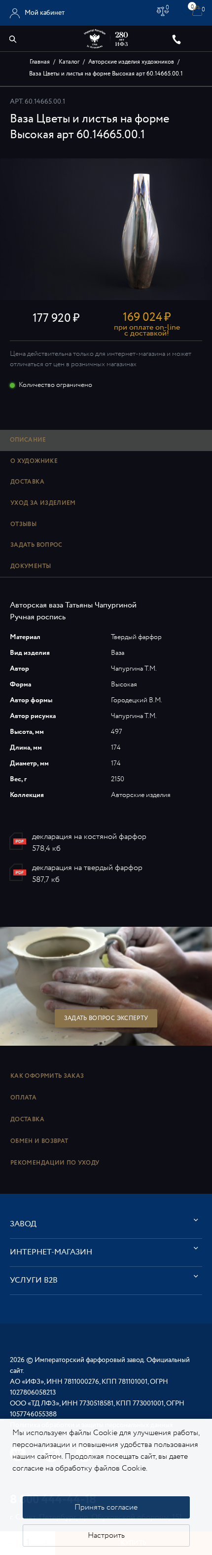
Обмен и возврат (39, 1141)
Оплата (23, 1098)
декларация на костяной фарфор (89, 836)
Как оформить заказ (47, 1076)
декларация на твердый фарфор (87, 867)
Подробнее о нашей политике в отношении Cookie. (103, 1474)
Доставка (27, 1119)
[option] (106, 229)
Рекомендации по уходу (55, 1163)
